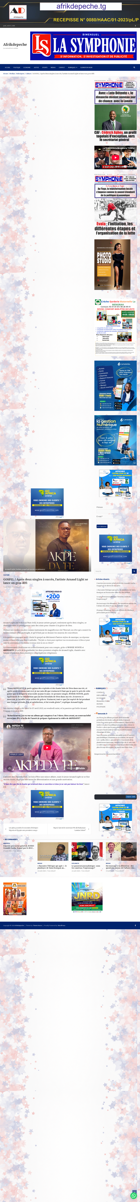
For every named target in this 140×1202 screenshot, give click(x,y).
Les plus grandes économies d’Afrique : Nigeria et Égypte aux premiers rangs (23, 829)
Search (134, 571)
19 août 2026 (110, 871)
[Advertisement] (115, 667)
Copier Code (131, 796)
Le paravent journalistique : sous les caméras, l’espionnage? (86, 867)
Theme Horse (37, 925)
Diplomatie (75, 863)
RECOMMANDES (11, 839)
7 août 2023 (7, 587)
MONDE (100, 704)
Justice (36, 67)
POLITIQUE (101, 707)
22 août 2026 (42, 871)
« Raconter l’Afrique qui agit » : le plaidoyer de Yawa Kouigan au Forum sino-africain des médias (52, 868)
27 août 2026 (7, 851)
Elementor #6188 (86, 67)
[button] (133, 1195)
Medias (53, 67)
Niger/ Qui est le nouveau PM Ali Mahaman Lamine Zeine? (69, 829)
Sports (44, 67)
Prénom (100, 507)
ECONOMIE (101, 698)
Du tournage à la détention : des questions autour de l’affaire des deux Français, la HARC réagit (120, 868)
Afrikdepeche (15, 44)
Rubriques (72, 67)
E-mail (100, 516)
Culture (6, 575)
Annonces (6, 843)
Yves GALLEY (16, 587)
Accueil (7, 67)
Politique (16, 67)
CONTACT (62, 67)
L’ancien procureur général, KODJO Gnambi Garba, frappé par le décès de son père (18, 848)
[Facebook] (135, 26)
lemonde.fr (102, 713)
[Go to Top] (134, 1192)
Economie (27, 67)
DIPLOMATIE (102, 695)
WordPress (61, 925)
